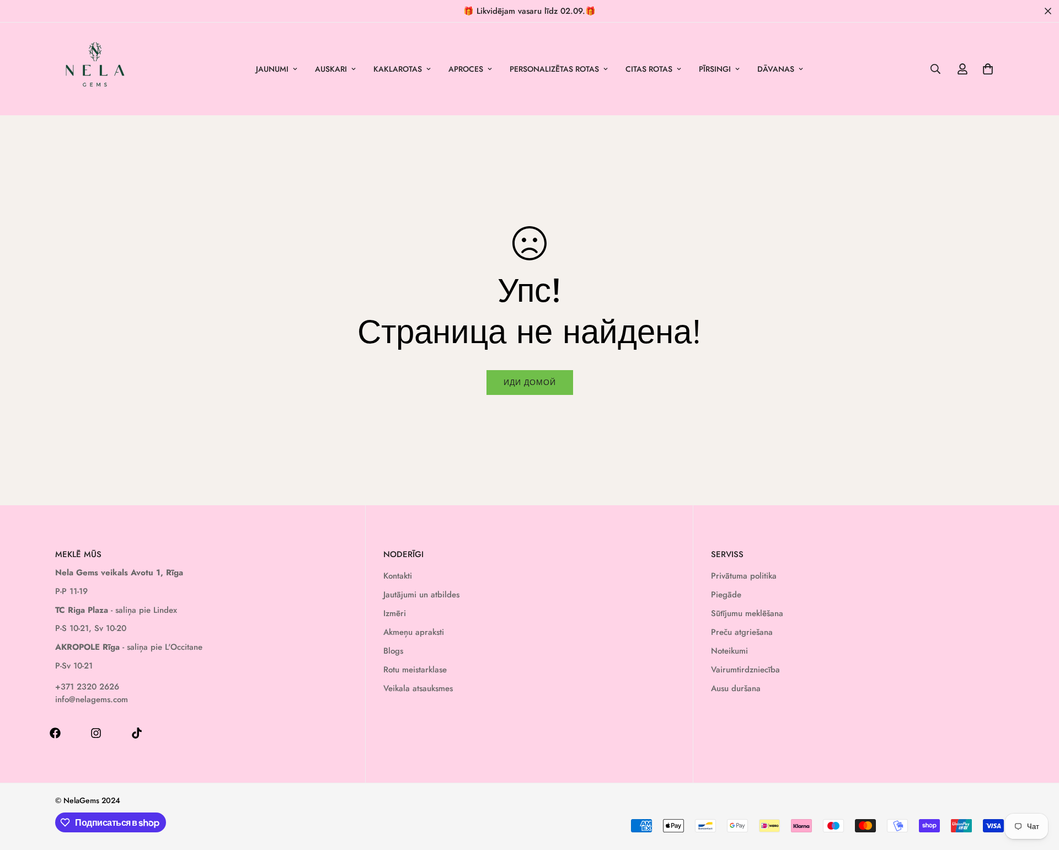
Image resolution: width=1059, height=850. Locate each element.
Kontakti (397, 576)
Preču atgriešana (742, 632)
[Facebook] (55, 733)
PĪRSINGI (715, 68)
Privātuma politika (744, 576)
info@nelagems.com (91, 699)
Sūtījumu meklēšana (747, 613)
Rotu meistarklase (415, 670)
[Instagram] (96, 733)
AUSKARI (331, 68)
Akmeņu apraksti (413, 632)
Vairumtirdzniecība (745, 670)
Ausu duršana (736, 688)
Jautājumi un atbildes (421, 595)
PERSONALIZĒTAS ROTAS (554, 68)
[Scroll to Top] (1037, 790)
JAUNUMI (272, 68)
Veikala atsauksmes (418, 688)
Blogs (393, 651)
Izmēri (394, 613)
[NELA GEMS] (95, 69)
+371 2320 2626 (87, 687)
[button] (988, 69)
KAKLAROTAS (397, 68)
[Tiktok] (137, 733)
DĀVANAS (775, 68)
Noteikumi (729, 651)
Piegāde (726, 595)
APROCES (465, 68)
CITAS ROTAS (648, 68)
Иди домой (530, 382)
